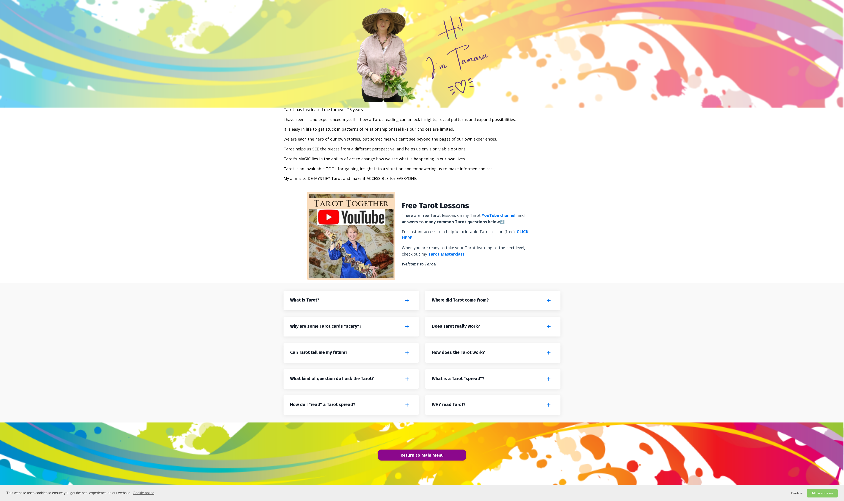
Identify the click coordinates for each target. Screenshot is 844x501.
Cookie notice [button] (143, 493)
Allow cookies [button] (822, 493)
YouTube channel (498, 215)
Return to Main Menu (422, 455)
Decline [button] (796, 493)
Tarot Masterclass (446, 254)
